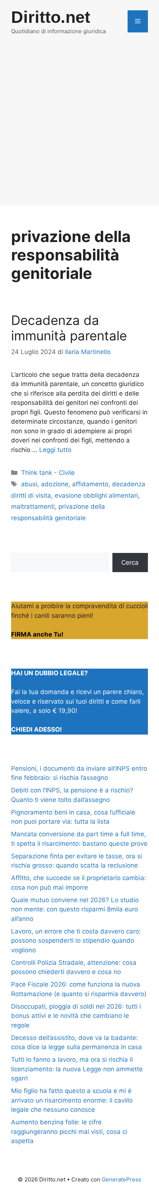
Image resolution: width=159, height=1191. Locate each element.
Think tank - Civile (48, 472)
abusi (29, 484)
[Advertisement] (79, 126)
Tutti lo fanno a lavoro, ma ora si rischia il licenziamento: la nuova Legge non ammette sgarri (77, 1069)
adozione (54, 484)
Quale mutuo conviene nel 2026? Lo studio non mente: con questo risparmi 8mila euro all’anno (75, 909)
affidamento (90, 484)
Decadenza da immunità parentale (69, 327)
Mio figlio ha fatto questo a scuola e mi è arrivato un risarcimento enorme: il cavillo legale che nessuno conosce (72, 1100)
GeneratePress (121, 1179)
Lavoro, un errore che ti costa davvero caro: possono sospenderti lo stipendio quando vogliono (76, 941)
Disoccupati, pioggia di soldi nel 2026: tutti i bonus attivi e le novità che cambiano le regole (76, 1016)
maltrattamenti (33, 506)
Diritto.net (50, 17)
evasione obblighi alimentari (96, 495)
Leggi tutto (55, 449)
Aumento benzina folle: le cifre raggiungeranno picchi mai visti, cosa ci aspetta (69, 1131)
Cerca (130, 562)
